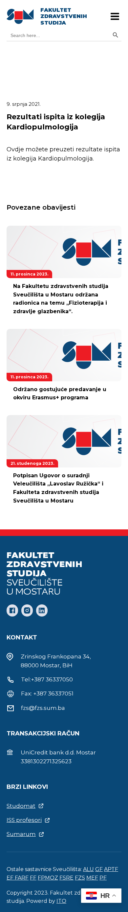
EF (11, 878)
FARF (22, 878)
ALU (88, 869)
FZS (80, 878)
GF (99, 869)
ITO (61, 901)
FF (33, 878)
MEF (92, 878)
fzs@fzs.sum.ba (43, 708)
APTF (111, 869)
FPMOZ (48, 878)
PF (103, 878)
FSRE (66, 878)
